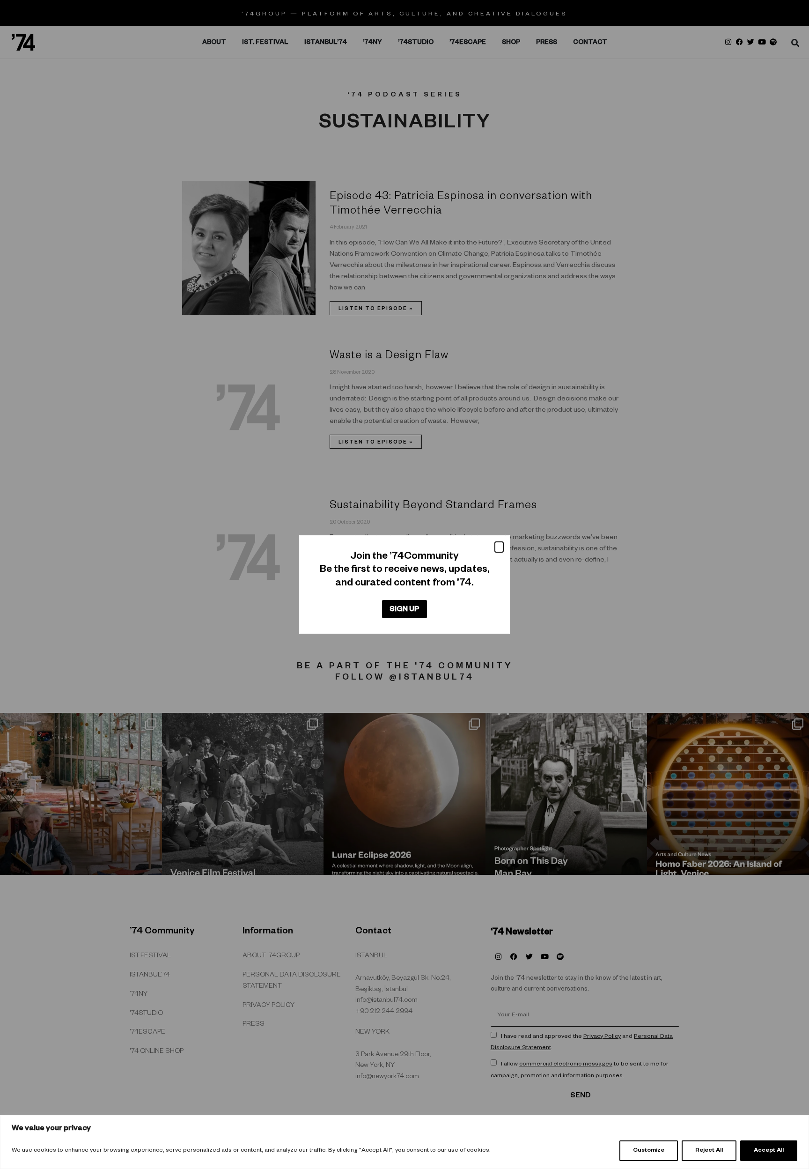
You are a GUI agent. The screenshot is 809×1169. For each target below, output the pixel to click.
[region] (404, 1142)
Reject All (709, 1150)
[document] (404, 584)
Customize (648, 1150)
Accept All (769, 1150)
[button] (499, 547)
